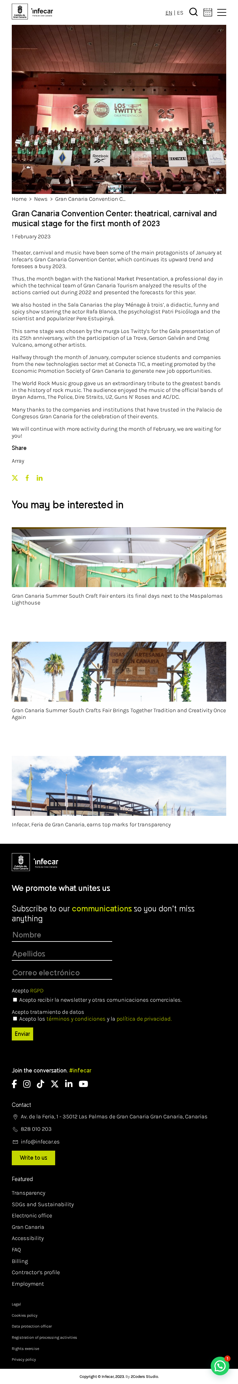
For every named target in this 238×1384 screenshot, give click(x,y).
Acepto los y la (95, 1018)
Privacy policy (24, 1359)
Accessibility (28, 1238)
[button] (220, 1366)
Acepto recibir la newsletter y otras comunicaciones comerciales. (100, 999)
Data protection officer (32, 1326)
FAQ (16, 1249)
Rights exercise (25, 1348)
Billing (20, 1261)
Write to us (33, 1157)
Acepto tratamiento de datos (48, 1012)
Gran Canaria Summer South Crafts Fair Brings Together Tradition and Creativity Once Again (119, 714)
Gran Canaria (28, 1227)
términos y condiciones (76, 1018)
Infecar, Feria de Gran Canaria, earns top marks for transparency (91, 824)
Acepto (28, 990)
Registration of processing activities (44, 1337)
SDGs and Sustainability (43, 1204)
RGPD (37, 990)
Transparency (28, 1192)
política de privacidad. (144, 1018)
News (41, 198)
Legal (16, 1304)
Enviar (22, 1034)
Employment (28, 1283)
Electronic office (32, 1215)
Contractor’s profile (36, 1272)
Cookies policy (24, 1315)
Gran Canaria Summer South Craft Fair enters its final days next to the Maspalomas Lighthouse (117, 599)
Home (19, 198)
